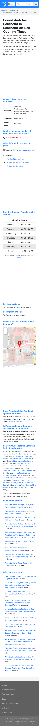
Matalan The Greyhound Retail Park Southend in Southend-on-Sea (16, 465)
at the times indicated (14, 421)
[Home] (4, 4)
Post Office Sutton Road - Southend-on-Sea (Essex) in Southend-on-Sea (18, 482)
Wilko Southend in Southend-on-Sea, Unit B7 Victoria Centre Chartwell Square (19, 658)
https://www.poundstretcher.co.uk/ (24, 150)
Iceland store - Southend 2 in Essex (18, 454)
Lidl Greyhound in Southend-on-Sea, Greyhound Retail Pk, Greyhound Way (18, 592)
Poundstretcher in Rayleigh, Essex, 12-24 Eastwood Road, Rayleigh (19, 506)
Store (22, 159)
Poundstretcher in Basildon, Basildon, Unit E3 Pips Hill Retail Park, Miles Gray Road (20, 525)
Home (3, 10)
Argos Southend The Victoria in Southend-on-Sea (19, 486)
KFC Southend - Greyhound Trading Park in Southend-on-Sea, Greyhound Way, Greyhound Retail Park (20, 585)
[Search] (36, 4)
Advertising (7, 707)
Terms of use (8, 694)
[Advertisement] (19, 76)
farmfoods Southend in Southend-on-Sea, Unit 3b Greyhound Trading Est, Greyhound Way (20, 611)
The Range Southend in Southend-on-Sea (18, 476)
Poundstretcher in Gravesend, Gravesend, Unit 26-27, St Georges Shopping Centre (19, 555)
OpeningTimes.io (9, 721)
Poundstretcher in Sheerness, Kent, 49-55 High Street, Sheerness (19, 512)
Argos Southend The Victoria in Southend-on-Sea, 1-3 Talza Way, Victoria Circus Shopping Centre (20, 641)
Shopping (10, 162)
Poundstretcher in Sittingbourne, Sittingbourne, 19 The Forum (16, 549)
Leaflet (16, 366)
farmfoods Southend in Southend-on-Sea (17, 470)
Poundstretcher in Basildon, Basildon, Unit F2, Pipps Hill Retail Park (20, 518)
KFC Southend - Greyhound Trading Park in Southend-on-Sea (17, 457)
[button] (20, 344)
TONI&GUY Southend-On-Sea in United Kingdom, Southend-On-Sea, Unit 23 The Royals (19, 668)
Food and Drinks (13, 159)
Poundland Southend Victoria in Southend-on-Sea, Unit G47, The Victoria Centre (20, 649)
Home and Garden (22, 162)
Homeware (19, 166)
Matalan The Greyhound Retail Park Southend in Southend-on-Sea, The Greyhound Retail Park (17, 602)
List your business (10, 703)
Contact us (7, 712)
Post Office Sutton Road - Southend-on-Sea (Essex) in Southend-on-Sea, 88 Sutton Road (20, 632)
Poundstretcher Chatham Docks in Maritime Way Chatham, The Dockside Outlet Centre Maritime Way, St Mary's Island (20, 535)
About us (6, 685)
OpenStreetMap (24, 366)
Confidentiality (8, 689)
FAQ (4, 698)
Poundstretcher (13, 10)
